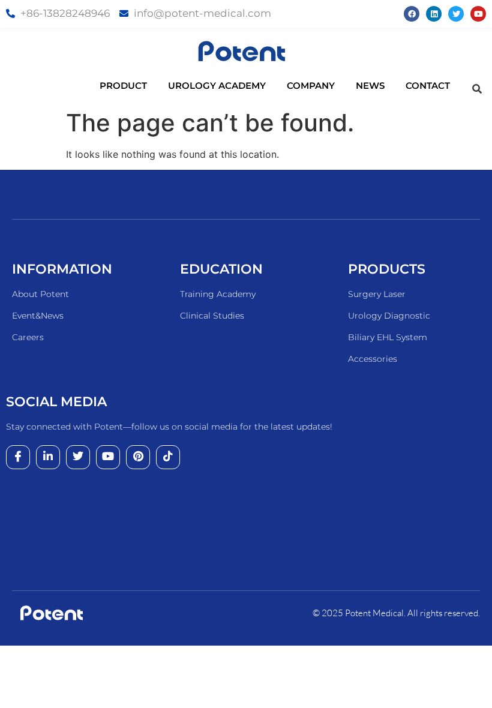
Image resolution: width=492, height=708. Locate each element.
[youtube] (108, 457)
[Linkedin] (434, 14)
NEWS (370, 85)
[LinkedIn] (48, 457)
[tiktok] (168, 457)
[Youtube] (478, 14)
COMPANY (311, 85)
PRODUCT (123, 85)
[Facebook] (411, 14)
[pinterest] (138, 457)
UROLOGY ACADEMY (217, 85)
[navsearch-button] (477, 89)
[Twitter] (456, 14)
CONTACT (428, 85)
